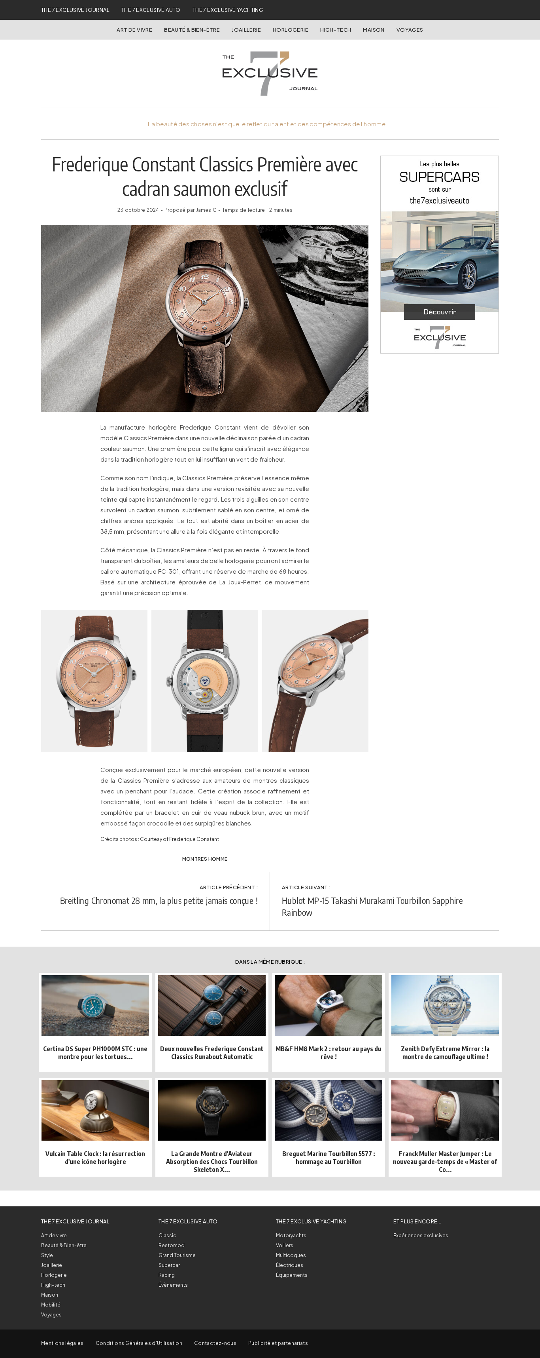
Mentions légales (62, 1343)
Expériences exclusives (420, 1235)
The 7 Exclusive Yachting (228, 10)
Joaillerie (246, 30)
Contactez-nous (215, 1343)
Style (47, 1255)
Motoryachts (291, 1235)
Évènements (173, 1285)
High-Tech (335, 30)
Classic (167, 1235)
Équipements (292, 1275)
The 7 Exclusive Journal (75, 10)
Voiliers (284, 1245)
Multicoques (291, 1255)
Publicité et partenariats (278, 1343)
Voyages (410, 30)
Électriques (289, 1265)
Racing (167, 1275)
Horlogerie (290, 30)
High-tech (53, 1285)
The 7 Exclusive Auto (151, 10)
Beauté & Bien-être (192, 30)
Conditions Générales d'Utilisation (139, 1343)
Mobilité (50, 1305)
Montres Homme (205, 859)
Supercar (169, 1265)
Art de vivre (134, 30)
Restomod (172, 1245)
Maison (373, 30)
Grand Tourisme (177, 1255)
